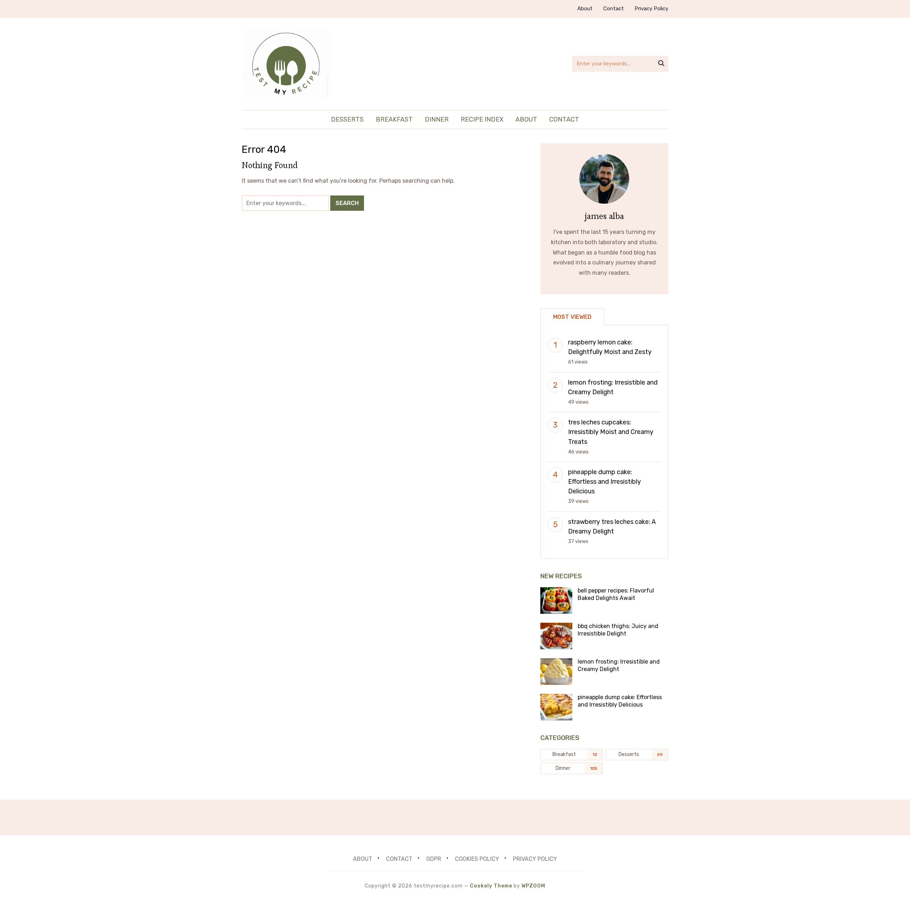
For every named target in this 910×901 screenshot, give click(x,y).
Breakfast (394, 119)
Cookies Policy (477, 859)
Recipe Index (482, 119)
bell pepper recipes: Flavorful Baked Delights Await (616, 594)
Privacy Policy (651, 8)
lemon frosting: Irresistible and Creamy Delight (619, 665)
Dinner (437, 119)
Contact (613, 8)
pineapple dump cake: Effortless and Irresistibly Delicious (604, 481)
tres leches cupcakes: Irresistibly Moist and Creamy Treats (610, 431)
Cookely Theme (491, 886)
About (585, 8)
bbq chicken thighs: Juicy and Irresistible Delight (618, 630)
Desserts (347, 119)
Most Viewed (572, 316)
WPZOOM (533, 886)
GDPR (433, 859)
